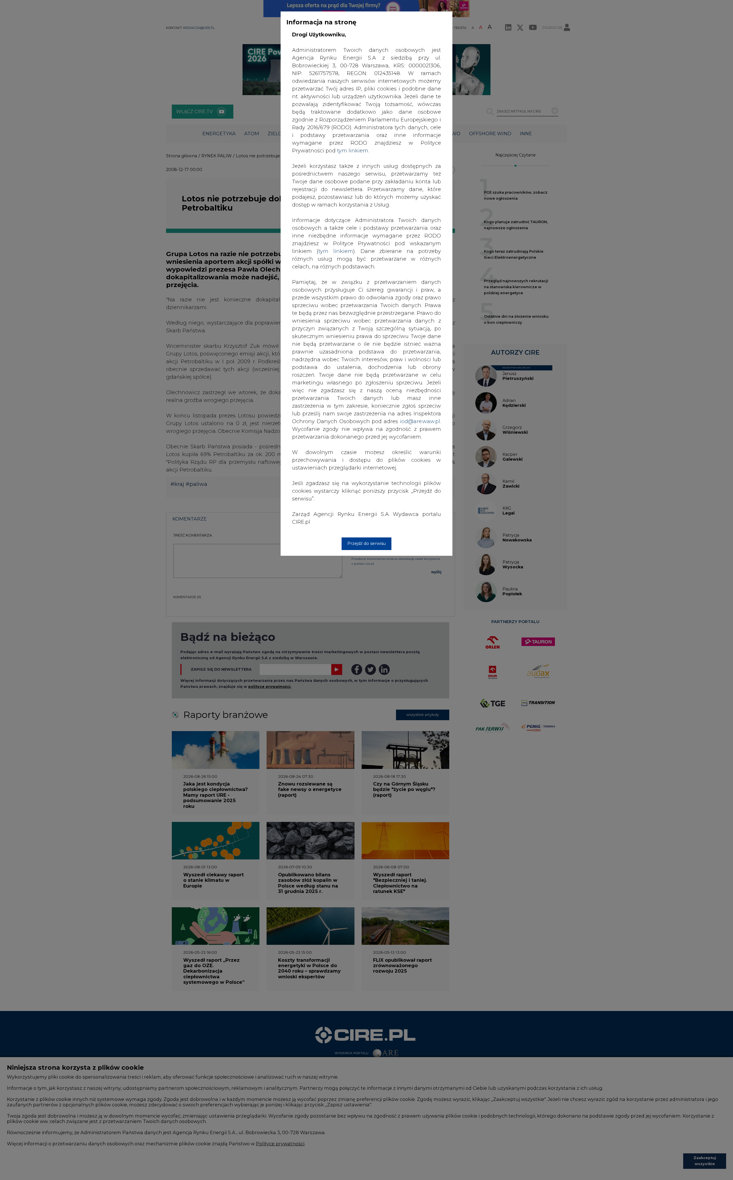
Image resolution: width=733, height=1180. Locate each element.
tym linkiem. (353, 151)
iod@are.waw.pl (420, 421)
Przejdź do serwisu (366, 543)
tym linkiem (335, 251)
